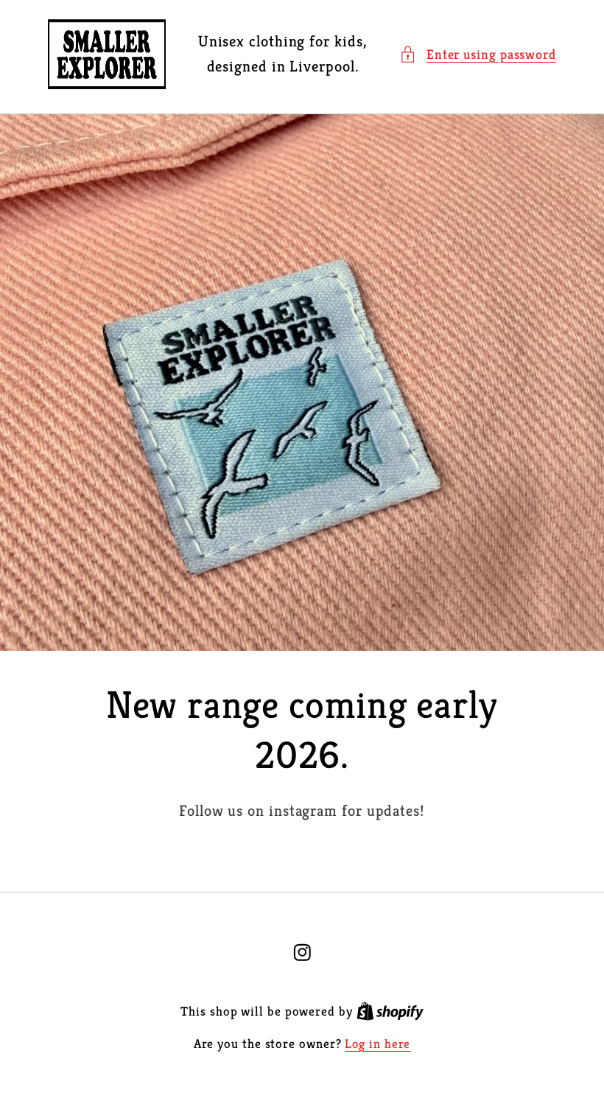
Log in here (377, 1044)
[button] (477, 54)
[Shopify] (390, 1011)
